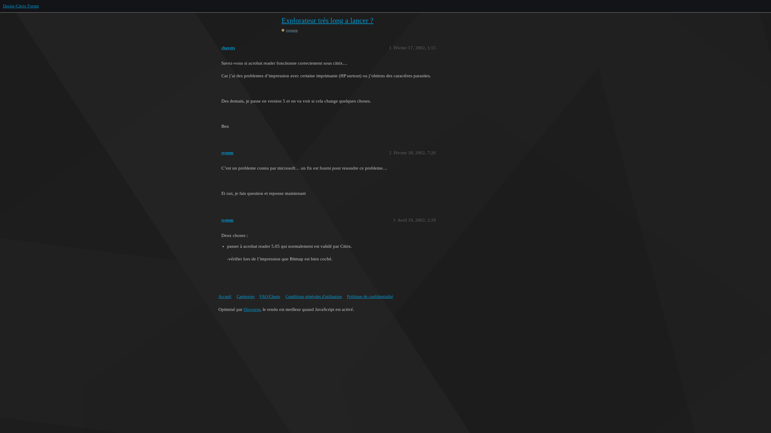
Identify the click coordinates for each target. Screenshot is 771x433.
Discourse (252, 309)
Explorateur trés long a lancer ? (327, 20)
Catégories (245, 296)
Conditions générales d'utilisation (314, 296)
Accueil (224, 296)
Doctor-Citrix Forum (21, 6)
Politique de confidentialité (370, 296)
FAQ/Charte (270, 296)
